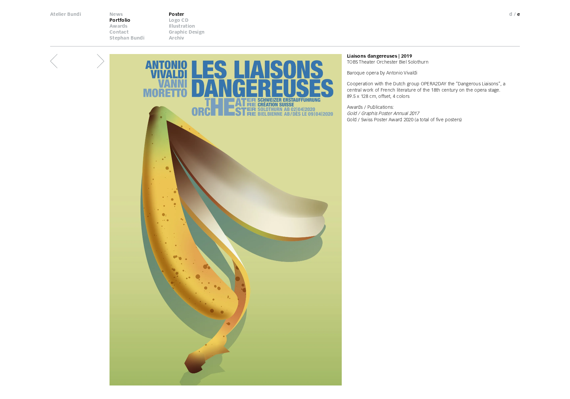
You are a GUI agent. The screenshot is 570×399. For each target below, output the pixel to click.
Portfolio (120, 20)
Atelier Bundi (65, 14)
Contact (119, 32)
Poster (176, 14)
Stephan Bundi (127, 38)
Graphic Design (187, 32)
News (116, 14)
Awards (119, 26)
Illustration (182, 26)
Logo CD (178, 20)
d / (512, 14)
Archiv (176, 38)
